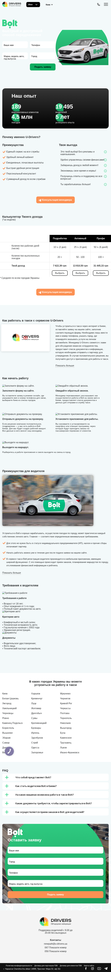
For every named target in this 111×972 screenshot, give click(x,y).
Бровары (36, 728)
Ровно (5, 718)
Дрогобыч (36, 713)
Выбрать (59, 273)
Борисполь (8, 728)
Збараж (6, 738)
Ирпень (35, 733)
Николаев (65, 723)
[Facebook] (86, 969)
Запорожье (37, 752)
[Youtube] (99, 969)
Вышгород (65, 728)
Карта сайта (89, 966)
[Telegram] (106, 969)
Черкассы (65, 708)
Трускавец (65, 742)
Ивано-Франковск (69, 752)
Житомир (36, 708)
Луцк (33, 703)
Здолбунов (37, 738)
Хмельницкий (9, 708)
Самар (6, 742)
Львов (63, 747)
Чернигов (65, 698)
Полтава (64, 713)
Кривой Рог (66, 703)
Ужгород (6, 703)
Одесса (35, 747)
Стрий (34, 742)
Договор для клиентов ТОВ (71, 966)
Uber (30, 4)
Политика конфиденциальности (19, 966)
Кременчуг (36, 698)
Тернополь (66, 718)
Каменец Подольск (12, 723)
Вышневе (7, 733)
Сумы (34, 718)
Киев (5, 693)
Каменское (66, 738)
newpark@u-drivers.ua (55, 944)
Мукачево (65, 693)
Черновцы (7, 713)
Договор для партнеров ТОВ (46, 966)
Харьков (35, 693)
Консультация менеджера (57, 200)
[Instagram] (92, 969)
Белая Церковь (10, 698)
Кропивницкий (39, 723)
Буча (62, 733)
